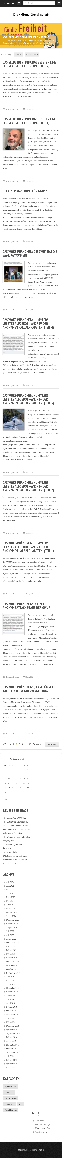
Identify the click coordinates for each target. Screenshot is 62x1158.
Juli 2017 (10, 1018)
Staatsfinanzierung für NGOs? (25, 191)
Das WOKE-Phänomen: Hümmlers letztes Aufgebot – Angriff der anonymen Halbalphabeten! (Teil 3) (28, 399)
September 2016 (13, 1033)
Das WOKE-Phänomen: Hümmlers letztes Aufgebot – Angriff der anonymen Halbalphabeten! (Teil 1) (28, 547)
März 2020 (10, 954)
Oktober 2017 (12, 1010)
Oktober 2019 (12, 969)
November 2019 (12, 965)
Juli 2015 (10, 1056)
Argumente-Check (11, 1086)
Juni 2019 (10, 976)
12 (30, 744)
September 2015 (13, 1052)
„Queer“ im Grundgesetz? (17, 821)
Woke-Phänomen (11, 1110)
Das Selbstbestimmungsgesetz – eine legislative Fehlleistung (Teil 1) (29, 121)
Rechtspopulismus (11, 1098)
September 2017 (13, 1014)
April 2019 (10, 984)
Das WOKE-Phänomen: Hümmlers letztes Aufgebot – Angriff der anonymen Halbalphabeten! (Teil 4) (28, 323)
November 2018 (12, 988)
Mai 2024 (10, 900)
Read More (26, 96)
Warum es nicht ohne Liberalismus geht (26, 37)
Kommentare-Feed (42, 1128)
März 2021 (10, 946)
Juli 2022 (10, 935)
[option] (31, 35)
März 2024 (10, 908)
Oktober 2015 (12, 1048)
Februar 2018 (11, 1006)
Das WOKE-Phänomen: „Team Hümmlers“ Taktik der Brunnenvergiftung (30, 689)
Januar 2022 (11, 938)
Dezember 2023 (12, 919)
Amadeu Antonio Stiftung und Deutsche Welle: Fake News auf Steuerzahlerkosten (16, 829)
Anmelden (39, 1120)
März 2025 (10, 897)
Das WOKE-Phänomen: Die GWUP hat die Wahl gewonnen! (30, 253)
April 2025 (10, 893)
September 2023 (13, 923)
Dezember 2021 (12, 942)
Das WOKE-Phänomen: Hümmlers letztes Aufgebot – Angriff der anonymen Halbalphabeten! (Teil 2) (28, 486)
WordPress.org (41, 1131)
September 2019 (13, 972)
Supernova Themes (36, 1149)
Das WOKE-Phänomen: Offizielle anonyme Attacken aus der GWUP (26, 605)
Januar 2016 (11, 1040)
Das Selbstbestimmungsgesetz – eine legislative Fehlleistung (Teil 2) (29, 64)
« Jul (5, 799)
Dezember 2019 (12, 961)
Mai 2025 (10, 889)
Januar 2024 (11, 916)
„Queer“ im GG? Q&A (16, 817)
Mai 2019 (10, 980)
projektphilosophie (12, 109)
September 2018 (13, 991)
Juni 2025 (10, 885)
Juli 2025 (10, 882)
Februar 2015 (11, 1060)
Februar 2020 (11, 957)
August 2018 (11, 995)
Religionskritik (10, 1104)
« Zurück (7, 744)
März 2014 (10, 1067)
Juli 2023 (10, 931)
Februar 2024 (11, 912)
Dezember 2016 (12, 1025)
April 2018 (10, 1003)
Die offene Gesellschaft (31, 14)
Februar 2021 (11, 950)
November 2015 (12, 1044)
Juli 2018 (10, 999)
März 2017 (10, 1022)
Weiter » (37, 744)
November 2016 (12, 1029)
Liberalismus (9, 1092)
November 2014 (12, 1063)
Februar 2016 (11, 1037)
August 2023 (11, 927)
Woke (20, 1104)
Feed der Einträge (42, 1124)
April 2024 (10, 904)
